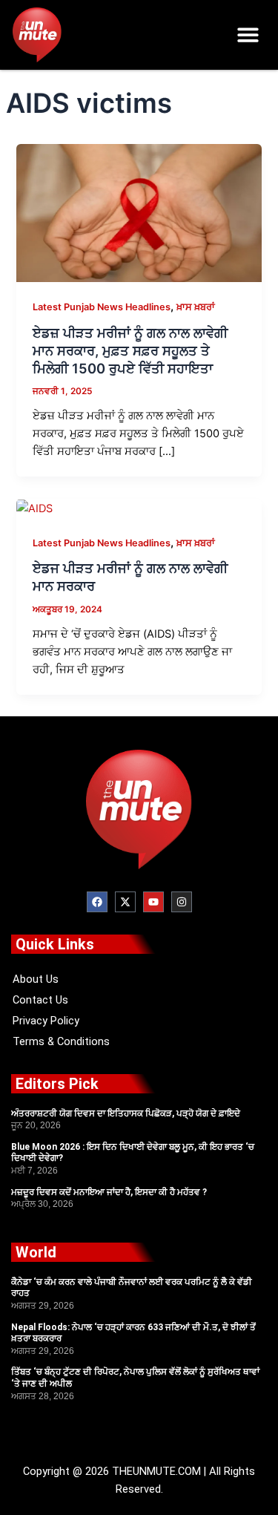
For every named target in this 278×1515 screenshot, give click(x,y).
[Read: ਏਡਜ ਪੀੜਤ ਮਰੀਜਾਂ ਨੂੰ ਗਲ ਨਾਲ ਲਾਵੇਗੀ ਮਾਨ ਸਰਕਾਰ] (34, 507)
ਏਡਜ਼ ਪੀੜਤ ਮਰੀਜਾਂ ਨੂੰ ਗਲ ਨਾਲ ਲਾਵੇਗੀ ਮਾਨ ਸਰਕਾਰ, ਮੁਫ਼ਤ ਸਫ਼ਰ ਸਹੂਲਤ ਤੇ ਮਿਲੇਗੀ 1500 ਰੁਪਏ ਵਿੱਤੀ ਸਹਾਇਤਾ (130, 350)
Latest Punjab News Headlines (102, 307)
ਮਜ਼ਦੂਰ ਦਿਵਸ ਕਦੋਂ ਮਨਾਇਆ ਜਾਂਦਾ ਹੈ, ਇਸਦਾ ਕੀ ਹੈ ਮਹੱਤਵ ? (109, 1192)
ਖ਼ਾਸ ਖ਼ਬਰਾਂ (195, 307)
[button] (248, 35)
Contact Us (40, 1000)
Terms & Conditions (61, 1041)
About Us (36, 979)
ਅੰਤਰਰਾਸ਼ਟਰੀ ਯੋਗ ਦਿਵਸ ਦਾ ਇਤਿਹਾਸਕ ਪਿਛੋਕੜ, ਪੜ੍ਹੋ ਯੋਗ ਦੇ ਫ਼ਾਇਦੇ (125, 1113)
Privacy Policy (46, 1020)
